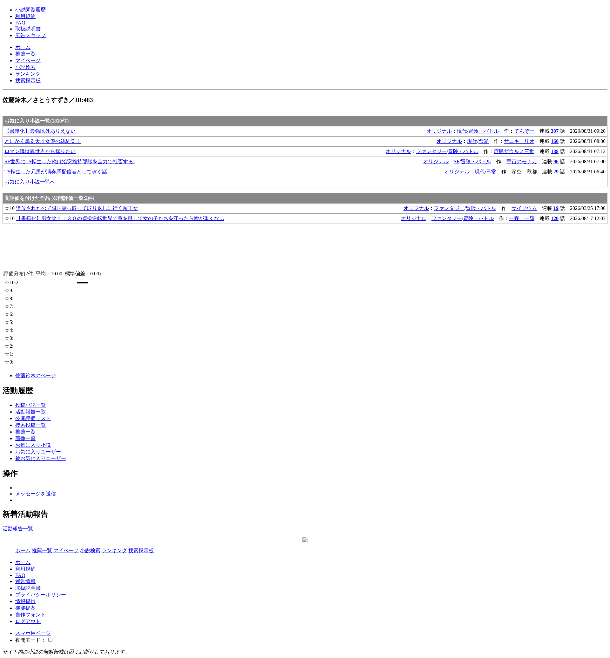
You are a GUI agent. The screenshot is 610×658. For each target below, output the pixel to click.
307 (555, 131)
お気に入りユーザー (38, 451)
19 (556, 208)
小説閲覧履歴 (30, 9)
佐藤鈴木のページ (35, 375)
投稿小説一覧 (30, 405)
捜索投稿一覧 (30, 425)
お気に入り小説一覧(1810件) (36, 121)
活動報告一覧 (30, 411)
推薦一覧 (25, 54)
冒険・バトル (483, 131)
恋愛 (483, 141)
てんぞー (524, 131)
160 (555, 141)
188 (555, 151)
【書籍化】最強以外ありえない (40, 131)
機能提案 (25, 608)
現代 (462, 131)
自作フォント (30, 614)
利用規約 (25, 16)
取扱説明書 (28, 28)
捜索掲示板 (28, 80)
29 (556, 171)
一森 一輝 (521, 218)
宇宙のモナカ (521, 161)
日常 (491, 171)
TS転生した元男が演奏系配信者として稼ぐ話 (55, 171)
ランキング (28, 74)
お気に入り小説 (33, 445)
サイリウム (524, 208)
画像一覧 (25, 438)
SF (456, 161)
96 (556, 161)
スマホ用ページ (33, 633)
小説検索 (25, 67)
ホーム (22, 47)
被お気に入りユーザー (40, 458)
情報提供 (25, 601)
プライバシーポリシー (40, 594)
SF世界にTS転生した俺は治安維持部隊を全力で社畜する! (69, 161)
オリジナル (439, 131)
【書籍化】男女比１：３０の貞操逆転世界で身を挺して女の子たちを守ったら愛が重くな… (120, 218)
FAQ (20, 22)
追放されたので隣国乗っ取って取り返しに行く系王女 (77, 208)
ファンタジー (431, 151)
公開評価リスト (33, 418)
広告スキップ (30, 35)
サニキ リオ (519, 141)
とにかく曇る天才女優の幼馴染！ (42, 141)
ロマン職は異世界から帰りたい (40, 151)
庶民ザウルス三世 (514, 151)
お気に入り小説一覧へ (29, 182)
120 (555, 218)
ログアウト (28, 621)
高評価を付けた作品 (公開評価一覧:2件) (49, 198)
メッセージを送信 (35, 493)
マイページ (28, 60)
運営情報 (25, 581)
